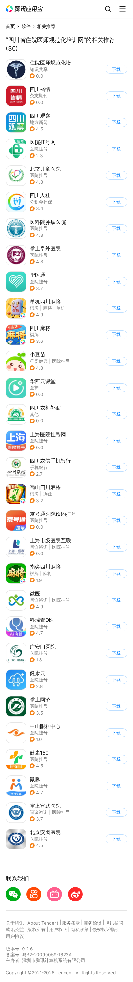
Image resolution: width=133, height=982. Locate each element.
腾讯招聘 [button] (114, 923)
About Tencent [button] (42, 923)
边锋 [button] (47, 493)
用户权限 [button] (58, 929)
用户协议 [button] (15, 936)
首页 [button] (10, 26)
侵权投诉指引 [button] (105, 929)
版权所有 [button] (36, 929)
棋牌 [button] (34, 308)
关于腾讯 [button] (15, 923)
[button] (25, 9)
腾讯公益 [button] (15, 929)
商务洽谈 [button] (93, 923)
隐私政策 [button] (80, 929)
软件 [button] (26, 26)
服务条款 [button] (71, 923)
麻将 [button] (47, 308)
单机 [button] (60, 308)
